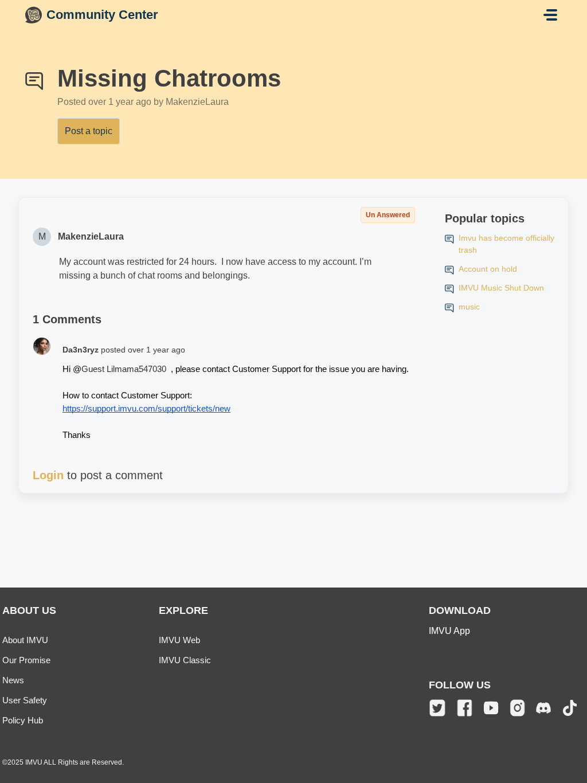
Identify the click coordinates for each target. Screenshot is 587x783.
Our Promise (26, 660)
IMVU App (449, 631)
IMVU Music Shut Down (501, 287)
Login (48, 475)
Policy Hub (22, 720)
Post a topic (88, 131)
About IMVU (25, 640)
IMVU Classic (185, 660)
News (13, 680)
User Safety (24, 700)
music (469, 306)
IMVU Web (179, 640)
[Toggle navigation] (550, 15)
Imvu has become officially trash (506, 244)
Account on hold (488, 268)
